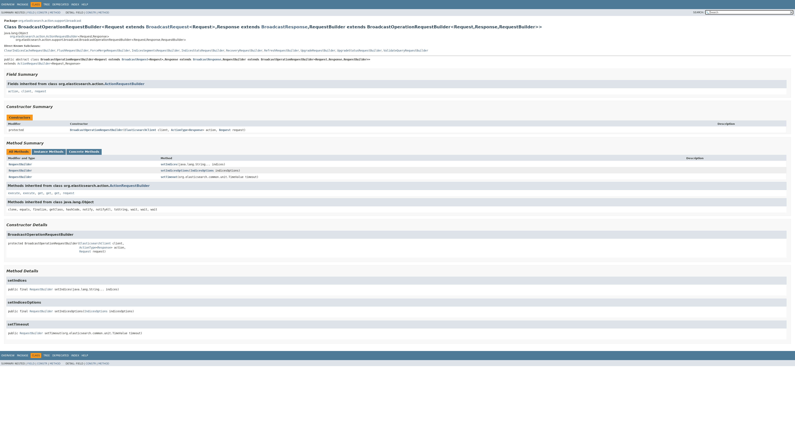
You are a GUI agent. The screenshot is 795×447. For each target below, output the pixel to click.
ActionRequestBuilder (34, 63)
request (40, 91)
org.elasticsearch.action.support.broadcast (49, 20)
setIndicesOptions (175, 170)
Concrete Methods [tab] (84, 151)
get (40, 193)
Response (195, 130)
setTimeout (169, 177)
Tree (46, 4)
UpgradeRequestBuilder (318, 50)
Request (225, 130)
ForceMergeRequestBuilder (110, 50)
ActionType (179, 130)
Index (75, 4)
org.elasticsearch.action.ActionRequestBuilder (44, 36)
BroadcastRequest (167, 26)
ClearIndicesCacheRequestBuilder (29, 50)
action (13, 91)
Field (31, 12)
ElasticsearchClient (140, 130)
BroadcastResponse (284, 26)
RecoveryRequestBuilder (244, 50)
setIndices (169, 164)
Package (22, 4)
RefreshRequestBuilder (281, 50)
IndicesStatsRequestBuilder (202, 50)
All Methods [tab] (19, 151)
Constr (42, 12)
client (26, 91)
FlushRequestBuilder (73, 50)
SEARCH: (698, 12)
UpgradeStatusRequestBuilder (359, 50)
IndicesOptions (202, 170)
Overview (7, 4)
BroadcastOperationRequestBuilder (96, 130)
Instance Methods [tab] (48, 151)
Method (55, 12)
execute (14, 193)
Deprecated (60, 4)
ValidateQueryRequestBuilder (405, 50)
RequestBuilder (20, 164)
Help (85, 4)
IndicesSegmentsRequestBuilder (156, 50)
